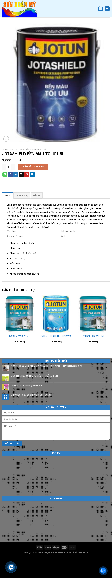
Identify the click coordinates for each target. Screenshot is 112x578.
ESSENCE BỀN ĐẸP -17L (93, 336)
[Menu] (107, 8)
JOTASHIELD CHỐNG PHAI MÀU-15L (55, 337)
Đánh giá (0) (22, 195)
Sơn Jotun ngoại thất (36, 149)
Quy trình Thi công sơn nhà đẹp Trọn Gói (31, 395)
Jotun (19, 149)
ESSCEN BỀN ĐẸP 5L (19, 336)
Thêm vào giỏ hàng (33, 166)
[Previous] (2, 324)
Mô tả (8, 195)
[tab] (7, 195)
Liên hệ (36, 195)
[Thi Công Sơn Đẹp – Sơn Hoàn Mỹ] (20, 8)
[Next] (109, 324)
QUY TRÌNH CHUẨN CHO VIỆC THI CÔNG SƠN (34, 375)
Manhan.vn (83, 552)
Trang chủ (7, 149)
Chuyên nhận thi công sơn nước (26, 385)
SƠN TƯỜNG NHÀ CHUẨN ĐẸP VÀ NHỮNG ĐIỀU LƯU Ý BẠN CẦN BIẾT (46, 366)
